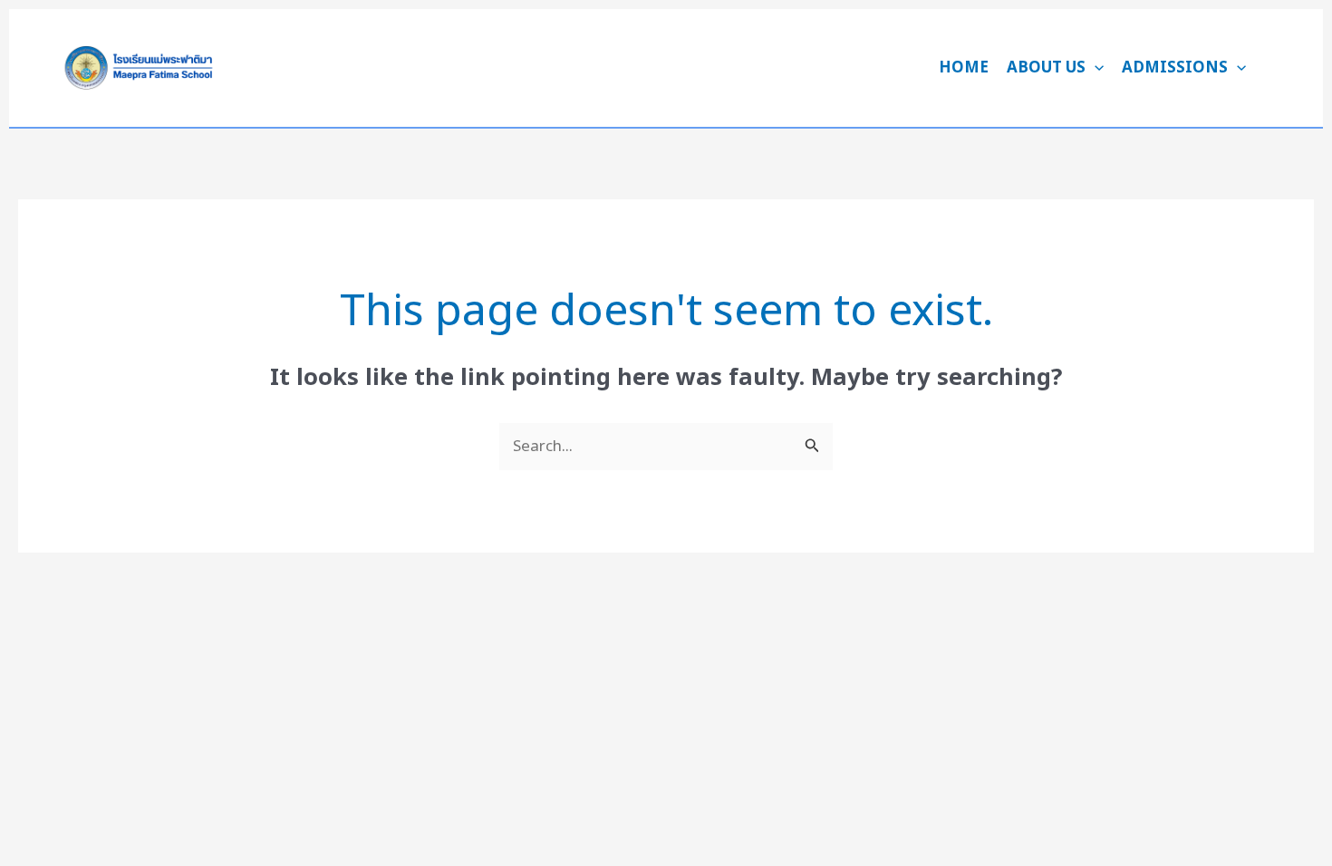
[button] (1095, 68)
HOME (964, 68)
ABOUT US (1046, 68)
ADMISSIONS (1175, 68)
